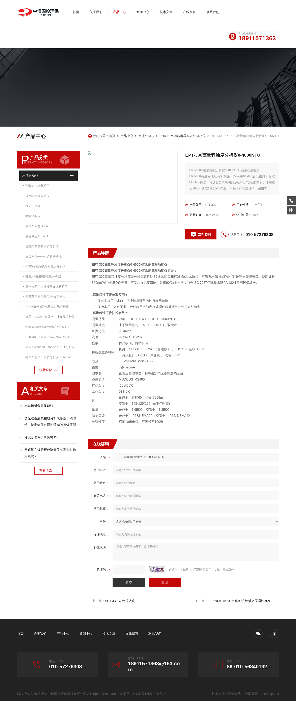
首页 (76, 12)
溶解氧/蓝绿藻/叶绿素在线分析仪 (47, 327)
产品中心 (119, 12)
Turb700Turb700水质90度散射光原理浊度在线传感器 (246, 601)
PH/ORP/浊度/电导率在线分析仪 (182, 136)
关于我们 (96, 12)
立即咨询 (204, 234)
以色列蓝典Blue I (36, 236)
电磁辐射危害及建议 (38, 406)
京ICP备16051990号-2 (149, 694)
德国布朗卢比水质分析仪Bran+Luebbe (50, 357)
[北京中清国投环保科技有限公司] (38, 12)
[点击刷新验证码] (157, 569)
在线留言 (189, 12)
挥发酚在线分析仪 (37, 196)
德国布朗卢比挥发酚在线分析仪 (46, 286)
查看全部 (45, 370)
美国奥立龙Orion (36, 226)
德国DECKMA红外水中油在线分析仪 (50, 316)
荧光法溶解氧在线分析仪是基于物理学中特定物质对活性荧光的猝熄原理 (50, 421)
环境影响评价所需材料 (40, 437)
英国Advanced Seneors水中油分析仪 (50, 347)
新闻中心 (142, 12)
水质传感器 (32, 206)
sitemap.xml (270, 694)
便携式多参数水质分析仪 (42, 246)
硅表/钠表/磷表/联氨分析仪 (43, 276)
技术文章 (166, 12)
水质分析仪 (146, 136)
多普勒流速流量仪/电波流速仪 (45, 296)
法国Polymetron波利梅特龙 (43, 256)
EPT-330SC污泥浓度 (120, 601)
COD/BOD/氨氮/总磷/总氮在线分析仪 (50, 337)
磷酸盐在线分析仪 (37, 185)
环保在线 (234, 694)
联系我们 (212, 12)
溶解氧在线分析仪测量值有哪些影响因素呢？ (50, 453)
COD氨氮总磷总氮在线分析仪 (45, 266)
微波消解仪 (32, 216)
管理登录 (251, 694)
